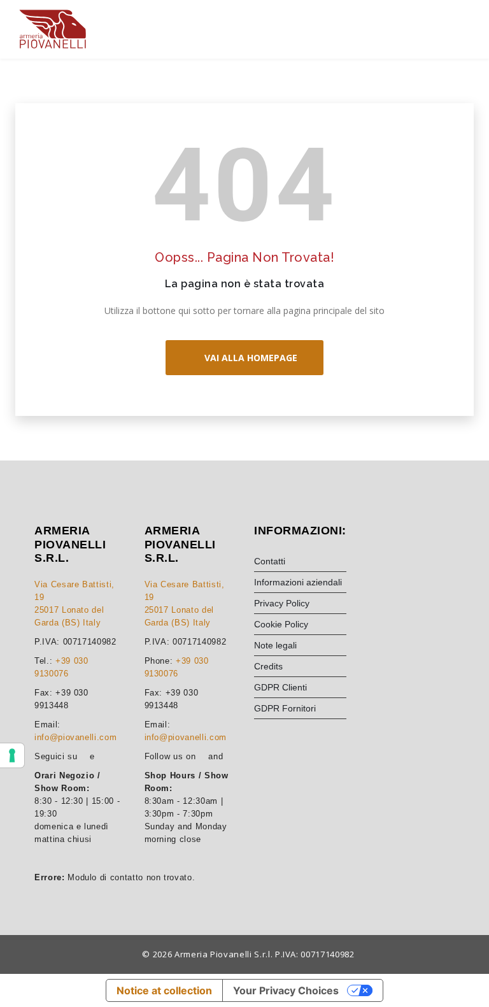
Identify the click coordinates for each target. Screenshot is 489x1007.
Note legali (275, 645)
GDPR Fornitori (285, 708)
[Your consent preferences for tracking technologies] (12, 755)
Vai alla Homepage (248, 358)
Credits (268, 666)
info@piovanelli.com (75, 737)
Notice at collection (164, 990)
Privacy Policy (281, 603)
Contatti (269, 561)
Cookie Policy (281, 624)
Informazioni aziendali (298, 582)
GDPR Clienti (280, 687)
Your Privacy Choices (286, 990)
